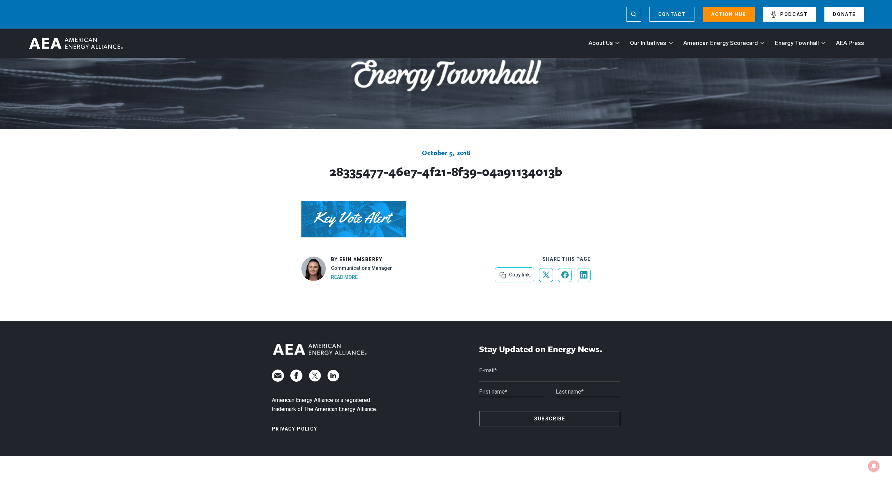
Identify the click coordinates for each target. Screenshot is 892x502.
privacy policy (294, 429)
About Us (601, 42)
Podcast (794, 14)
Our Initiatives (648, 42)
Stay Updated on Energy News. (540, 349)
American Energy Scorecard (720, 42)
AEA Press (850, 42)
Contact (672, 14)
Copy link (519, 272)
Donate (844, 14)
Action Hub (728, 14)
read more (344, 277)
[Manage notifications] (873, 466)
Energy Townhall (797, 42)
